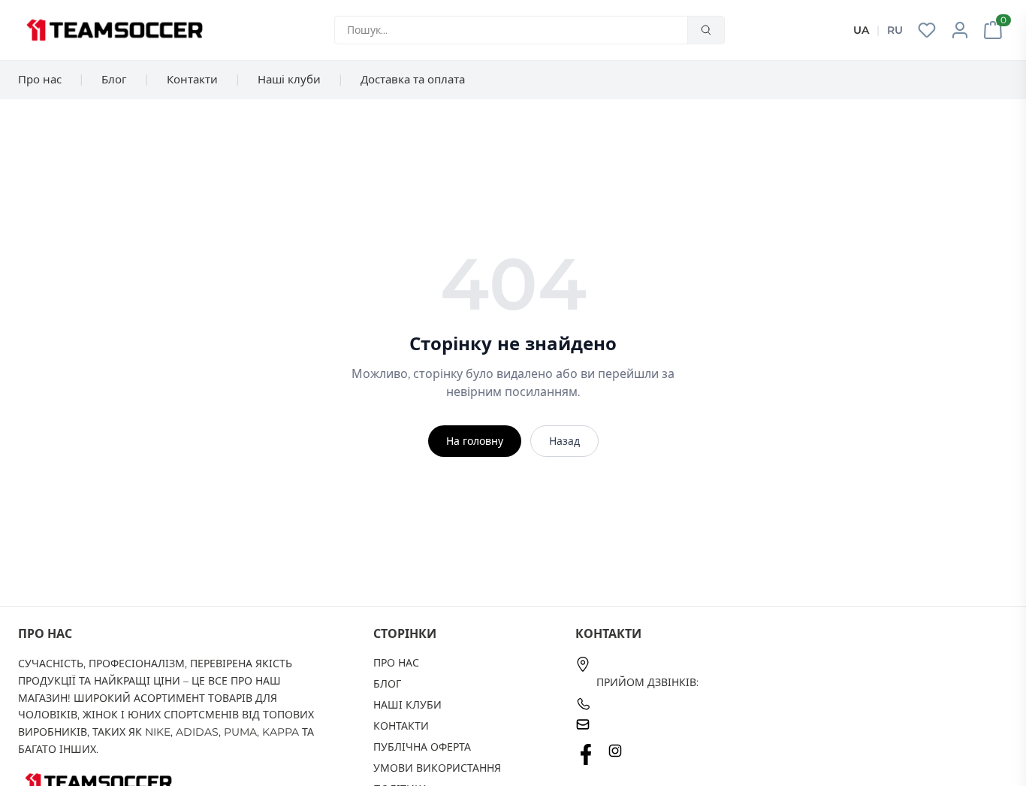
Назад (564, 441)
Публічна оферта (422, 747)
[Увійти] (960, 30)
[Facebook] (585, 754)
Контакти (192, 79)
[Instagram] (615, 754)
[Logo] (114, 30)
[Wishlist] (927, 30)
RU (895, 30)
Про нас (40, 79)
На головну (474, 441)
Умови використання (437, 768)
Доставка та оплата (413, 79)
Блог (114, 79)
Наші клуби (289, 79)
